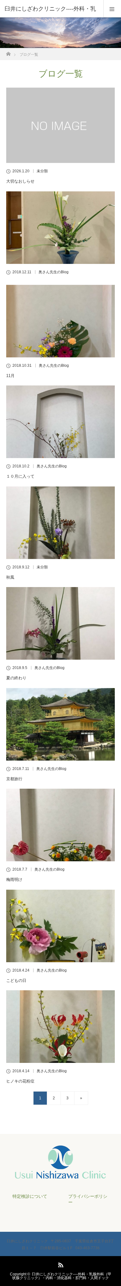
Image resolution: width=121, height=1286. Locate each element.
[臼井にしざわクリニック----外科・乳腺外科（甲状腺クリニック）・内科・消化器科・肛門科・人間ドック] (60, 1176)
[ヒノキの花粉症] (60, 1026)
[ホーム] (8, 52)
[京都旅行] (60, 724)
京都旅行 (14, 779)
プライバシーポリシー (87, 1199)
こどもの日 (16, 980)
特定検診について (29, 1196)
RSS (60, 1264)
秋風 (10, 577)
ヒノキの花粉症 (20, 1081)
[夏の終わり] (60, 623)
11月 (10, 375)
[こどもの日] (60, 926)
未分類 (42, 171)
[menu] (112, 8)
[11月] (60, 321)
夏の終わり (16, 678)
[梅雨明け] (60, 825)
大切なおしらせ (20, 181)
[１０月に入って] (60, 421)
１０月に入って (20, 476)
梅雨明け (14, 879)
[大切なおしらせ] (60, 125)
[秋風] (60, 522)
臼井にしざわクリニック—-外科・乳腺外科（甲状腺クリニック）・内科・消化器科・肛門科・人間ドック (61, 1276)
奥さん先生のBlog (53, 272)
